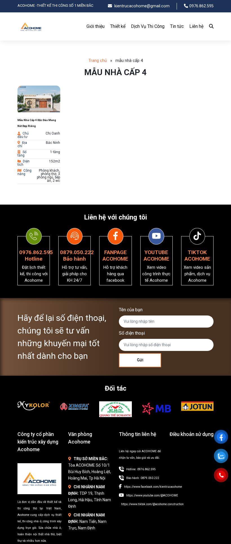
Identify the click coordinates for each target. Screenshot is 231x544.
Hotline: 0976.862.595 (141, 469)
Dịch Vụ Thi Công (148, 26)
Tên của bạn (131, 309)
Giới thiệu (95, 26)
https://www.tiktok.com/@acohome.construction (152, 504)
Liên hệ (196, 26)
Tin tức (177, 26)
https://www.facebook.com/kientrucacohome (153, 487)
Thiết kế (117, 26)
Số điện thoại (132, 333)
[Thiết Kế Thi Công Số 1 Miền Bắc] (31, 36)
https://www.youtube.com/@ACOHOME (152, 495)
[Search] (210, 26)
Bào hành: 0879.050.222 (142, 478)
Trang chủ (97, 60)
